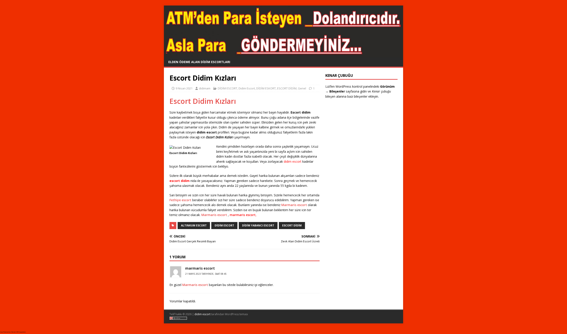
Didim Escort (247, 88)
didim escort (202, 314)
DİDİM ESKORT (266, 88)
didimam (204, 88)
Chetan (13, 332)
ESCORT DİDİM (287, 88)
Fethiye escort (180, 200)
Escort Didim (292, 225)
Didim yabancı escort (258, 225)
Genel (302, 88)
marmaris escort (243, 215)
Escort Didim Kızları (202, 101)
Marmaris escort (294, 205)
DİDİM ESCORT (227, 88)
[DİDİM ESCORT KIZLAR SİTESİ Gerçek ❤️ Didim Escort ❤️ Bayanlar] (283, 54)
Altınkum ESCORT (194, 225)
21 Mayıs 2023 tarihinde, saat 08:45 (206, 273)
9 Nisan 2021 (184, 88)
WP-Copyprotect (21, 332)
